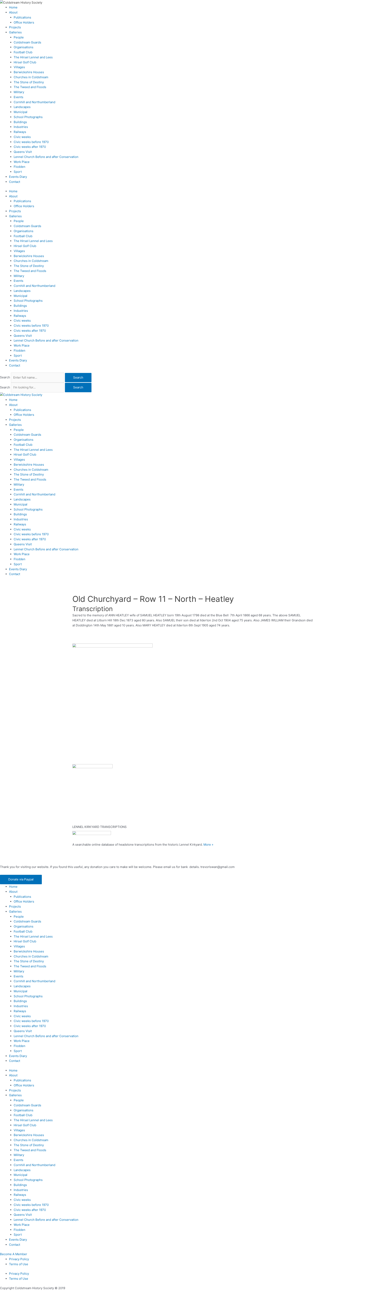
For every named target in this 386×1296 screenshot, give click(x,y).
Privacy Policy (19, 1259)
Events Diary (18, 177)
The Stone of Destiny (29, 82)
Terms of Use (18, 1264)
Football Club (23, 52)
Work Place (22, 162)
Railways (20, 132)
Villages (19, 67)
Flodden (19, 167)
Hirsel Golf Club (25, 62)
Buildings (20, 122)
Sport (18, 172)
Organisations (23, 47)
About (13, 12)
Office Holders (24, 22)
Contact (14, 182)
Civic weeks (22, 137)
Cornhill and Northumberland (34, 102)
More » (208, 844)
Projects (15, 27)
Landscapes (22, 107)
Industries (21, 127)
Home (13, 7)
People (19, 37)
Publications (22, 17)
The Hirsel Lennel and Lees (33, 57)
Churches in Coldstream (31, 77)
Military (19, 92)
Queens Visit (23, 152)
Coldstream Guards (27, 42)
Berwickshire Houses (29, 72)
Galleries (15, 32)
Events (18, 97)
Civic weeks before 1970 (31, 142)
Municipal (20, 112)
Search (5, 377)
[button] (21, 879)
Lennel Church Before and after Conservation (46, 157)
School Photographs (28, 117)
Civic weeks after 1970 (30, 147)
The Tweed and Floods (30, 87)
